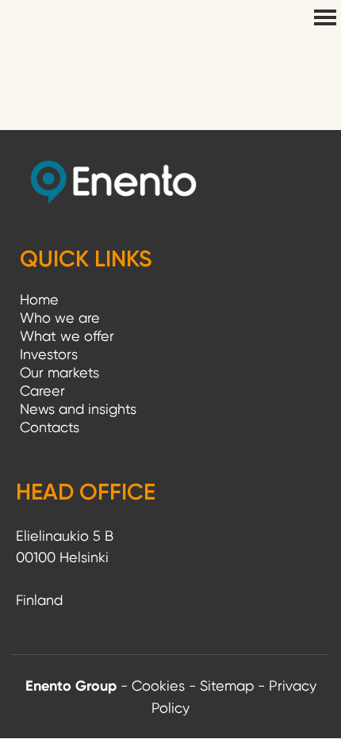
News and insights (78, 408)
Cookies (158, 685)
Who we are (60, 317)
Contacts (49, 427)
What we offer (67, 335)
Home (39, 299)
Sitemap (227, 685)
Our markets (59, 372)
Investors (49, 354)
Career (42, 390)
